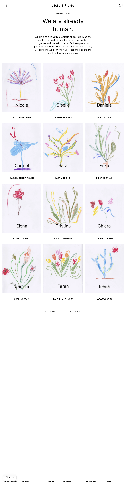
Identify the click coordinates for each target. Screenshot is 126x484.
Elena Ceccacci (104, 299)
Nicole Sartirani (21, 117)
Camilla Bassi (21, 299)
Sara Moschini (63, 178)
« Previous (50, 311)
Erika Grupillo (104, 178)
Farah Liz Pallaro (63, 299)
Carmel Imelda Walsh (22, 178)
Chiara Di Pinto (104, 238)
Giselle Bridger (63, 117)
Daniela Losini (104, 117)
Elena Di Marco (21, 238)
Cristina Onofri (63, 238)
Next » (77, 311)
